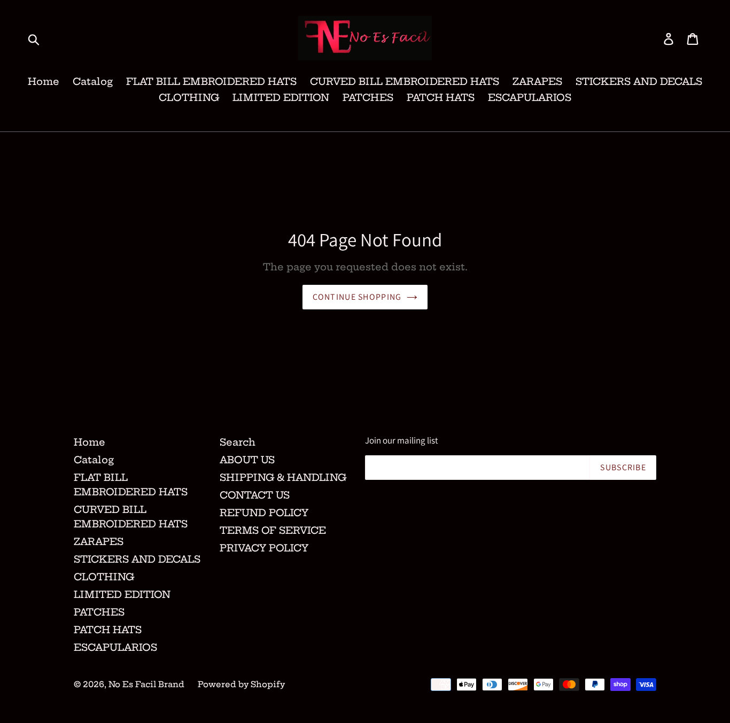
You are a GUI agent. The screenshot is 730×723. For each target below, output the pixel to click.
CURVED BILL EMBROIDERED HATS (404, 81)
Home (43, 81)
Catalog (93, 81)
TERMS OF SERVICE (273, 530)
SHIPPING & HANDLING (283, 477)
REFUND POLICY (264, 513)
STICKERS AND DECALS (639, 81)
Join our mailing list (401, 440)
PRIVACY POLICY (264, 548)
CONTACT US (255, 495)
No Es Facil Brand (146, 684)
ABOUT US (247, 460)
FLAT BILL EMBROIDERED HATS (211, 81)
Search (237, 442)
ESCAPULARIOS (529, 97)
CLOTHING (189, 97)
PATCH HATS (441, 97)
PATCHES (368, 97)
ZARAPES (537, 81)
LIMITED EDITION (280, 97)
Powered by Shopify (241, 684)
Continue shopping (357, 296)
